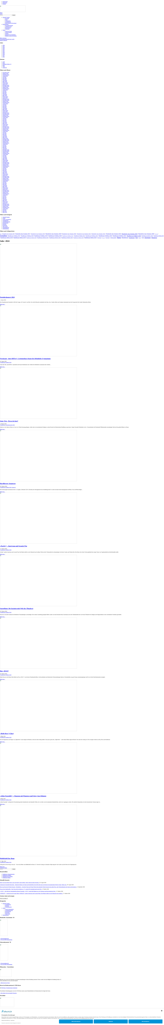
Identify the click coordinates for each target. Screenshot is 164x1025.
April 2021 (5, 148)
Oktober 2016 (5, 206)
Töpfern (140, 237)
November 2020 (6, 151)
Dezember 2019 (6, 162)
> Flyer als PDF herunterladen (6, 939)
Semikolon (7, 28)
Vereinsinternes (6, 228)
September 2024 (6, 102)
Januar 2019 (5, 175)
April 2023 (5, 122)
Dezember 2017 (6, 190)
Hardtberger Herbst (6, 877)
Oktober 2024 (5, 101)
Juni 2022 (5, 133)
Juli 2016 (4, 209)
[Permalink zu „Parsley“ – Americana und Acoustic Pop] (38, 543)
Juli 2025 (4, 91)
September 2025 (6, 88)
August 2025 (5, 89)
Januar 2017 (5, 202)
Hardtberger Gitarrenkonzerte (8, 874)
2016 (4, 56)
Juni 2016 (5, 211)
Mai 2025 (4, 93)
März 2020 (5, 159)
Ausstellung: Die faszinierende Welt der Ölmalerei (16, 608)
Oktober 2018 (5, 178)
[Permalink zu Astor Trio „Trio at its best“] (38, 418)
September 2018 (6, 179)
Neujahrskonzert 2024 (7, 297)
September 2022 (6, 130)
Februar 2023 (5, 124)
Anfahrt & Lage (8, 26)
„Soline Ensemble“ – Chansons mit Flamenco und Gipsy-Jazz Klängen (23, 796)
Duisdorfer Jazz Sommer (8, 876)
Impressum (5, 2)
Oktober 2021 (5, 141)
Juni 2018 (5, 183)
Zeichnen (148, 237)
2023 (4, 48)
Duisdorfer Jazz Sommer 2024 (113, 233)
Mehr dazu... (2, 304)
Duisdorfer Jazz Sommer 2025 (130, 233)
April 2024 (5, 108)
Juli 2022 (4, 132)
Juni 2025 (5, 92)
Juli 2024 (4, 104)
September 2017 (6, 193)
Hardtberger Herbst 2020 (32, 237)
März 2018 (5, 186)
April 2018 (5, 185)
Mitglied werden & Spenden (11, 35)
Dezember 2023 (6, 112)
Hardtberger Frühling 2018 (27, 235)
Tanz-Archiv (5, 226)
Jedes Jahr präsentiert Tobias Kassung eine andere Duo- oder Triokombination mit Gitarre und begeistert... (38, 886)
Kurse (6, 19)
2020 (4, 52)
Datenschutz (5, 1)
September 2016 (6, 207)
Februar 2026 (5, 82)
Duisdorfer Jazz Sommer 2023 (98, 233)
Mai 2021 (4, 147)
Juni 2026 (5, 78)
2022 (4, 49)
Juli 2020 (4, 155)
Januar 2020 (5, 161)
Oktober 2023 (5, 115)
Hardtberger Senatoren (8, 483)
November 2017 (6, 191)
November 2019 (6, 163)
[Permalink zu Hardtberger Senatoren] (38, 480)
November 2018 (6, 177)
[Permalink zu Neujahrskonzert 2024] (38, 294)
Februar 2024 (5, 110)
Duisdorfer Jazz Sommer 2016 (8, 233)
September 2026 (6, 74)
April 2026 (5, 80)
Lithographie (113, 237)
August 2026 (5, 76)
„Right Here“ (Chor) (7, 733)
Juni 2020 (5, 156)
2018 (4, 54)
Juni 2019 (5, 169)
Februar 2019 (5, 174)
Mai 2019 (4, 170)
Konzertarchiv (5, 222)
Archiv (4, 218)
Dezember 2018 (6, 176)
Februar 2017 (5, 201)
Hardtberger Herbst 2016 (147, 235)
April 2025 (5, 94)
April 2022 (5, 136)
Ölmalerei (154, 237)
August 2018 (5, 181)
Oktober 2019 (5, 164)
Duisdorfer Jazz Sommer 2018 (38, 233)
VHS (143, 237)
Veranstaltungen (6, 227)
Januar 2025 (5, 97)
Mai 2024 (4, 107)
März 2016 (5, 212)
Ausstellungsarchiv (6, 221)
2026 (4, 45)
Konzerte (7, 18)
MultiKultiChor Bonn (7, 858)
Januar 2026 (5, 84)
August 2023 (5, 117)
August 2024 (5, 103)
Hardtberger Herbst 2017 (159, 235)
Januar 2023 (5, 125)
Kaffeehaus (99, 237)
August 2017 (5, 194)
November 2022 (6, 127)
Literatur (108, 237)
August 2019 (5, 167)
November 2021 (6, 140)
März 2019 (5, 172)
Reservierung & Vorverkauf (10, 23)
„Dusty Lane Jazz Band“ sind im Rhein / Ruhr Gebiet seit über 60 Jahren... (19, 882)
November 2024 (6, 100)
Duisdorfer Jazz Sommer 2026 (146, 233)
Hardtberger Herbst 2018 (7, 237)
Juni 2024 (5, 106)
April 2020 (5, 157)
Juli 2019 (4, 168)
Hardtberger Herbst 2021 (43, 237)
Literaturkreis (8, 20)
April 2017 (5, 199)
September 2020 (6, 153)
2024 (4, 47)
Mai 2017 (4, 198)
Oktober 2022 (5, 129)
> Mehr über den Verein (5, 982)
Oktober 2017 (5, 192)
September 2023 (6, 116)
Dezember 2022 (6, 126)
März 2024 (5, 109)
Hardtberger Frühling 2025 (119, 235)
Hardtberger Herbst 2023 (67, 237)
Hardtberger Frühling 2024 (105, 235)
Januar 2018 (5, 189)
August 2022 (5, 131)
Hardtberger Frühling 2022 (79, 235)
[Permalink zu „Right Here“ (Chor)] (38, 730)
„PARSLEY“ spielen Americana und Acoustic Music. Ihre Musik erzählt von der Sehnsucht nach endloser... (31, 893)
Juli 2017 (4, 196)
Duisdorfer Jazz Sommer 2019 (53, 233)
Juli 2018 (4, 182)
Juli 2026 (4, 77)
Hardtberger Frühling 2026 (134, 235)
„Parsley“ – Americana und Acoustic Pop (13, 546)
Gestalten (3, 236)
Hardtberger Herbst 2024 (79, 237)
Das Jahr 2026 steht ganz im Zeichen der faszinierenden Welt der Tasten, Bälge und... (33, 884)
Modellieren (125, 237)
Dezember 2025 (6, 85)
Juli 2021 (4, 145)
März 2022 (5, 137)
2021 (4, 51)
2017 (4, 55)
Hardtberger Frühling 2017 (14, 235)
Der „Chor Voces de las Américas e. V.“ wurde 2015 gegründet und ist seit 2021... (21, 889)
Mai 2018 (4, 184)
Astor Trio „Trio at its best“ (9, 421)
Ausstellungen (8, 22)
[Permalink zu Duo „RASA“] (38, 668)
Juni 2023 (5, 119)
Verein (4, 30)
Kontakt (4, 3)
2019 (4, 53)
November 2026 (6, 72)
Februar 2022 (5, 138)
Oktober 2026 (5, 73)
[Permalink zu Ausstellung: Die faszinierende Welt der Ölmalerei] (38, 605)
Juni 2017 (5, 197)
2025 (4, 46)
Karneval (103, 237)
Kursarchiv (5, 225)
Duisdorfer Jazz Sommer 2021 (69, 233)
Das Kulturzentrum (9, 25)
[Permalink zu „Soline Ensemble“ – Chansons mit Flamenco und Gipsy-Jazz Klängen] (38, 793)
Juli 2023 (4, 118)
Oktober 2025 (5, 87)
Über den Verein (8, 31)
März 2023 (5, 123)
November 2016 (6, 205)
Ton (136, 237)
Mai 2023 (4, 121)
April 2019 (5, 171)
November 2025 (6, 86)
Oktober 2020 (5, 152)
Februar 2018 (5, 187)
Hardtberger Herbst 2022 (55, 237)
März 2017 (5, 200)
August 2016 (5, 208)
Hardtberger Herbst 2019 (20, 237)
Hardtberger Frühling (7, 875)
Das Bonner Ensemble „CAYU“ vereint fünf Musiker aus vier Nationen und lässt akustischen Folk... (28, 891)
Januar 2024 (5, 111)
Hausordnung (8, 27)
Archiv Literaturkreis (7, 219)
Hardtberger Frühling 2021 (68, 235)
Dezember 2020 (6, 149)
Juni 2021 (5, 146)
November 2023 (6, 114)
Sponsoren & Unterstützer (10, 34)
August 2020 (5, 154)
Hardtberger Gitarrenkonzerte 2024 (7, 425)
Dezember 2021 (6, 139)
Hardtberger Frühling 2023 (92, 235)
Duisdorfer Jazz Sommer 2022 (84, 233)
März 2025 (5, 95)
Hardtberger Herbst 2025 (90, 237)
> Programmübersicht (4, 938)
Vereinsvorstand (8, 32)
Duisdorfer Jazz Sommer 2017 (22, 233)
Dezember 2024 (6, 99)
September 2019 (6, 166)
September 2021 (6, 142)
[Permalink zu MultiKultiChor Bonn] (38, 855)
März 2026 (5, 81)
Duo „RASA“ (4, 671)
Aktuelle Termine (6, 17)
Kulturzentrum (5, 24)
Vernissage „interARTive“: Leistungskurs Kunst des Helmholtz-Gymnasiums (25, 358)
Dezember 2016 (6, 204)
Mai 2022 (4, 134)
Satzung (6, 33)
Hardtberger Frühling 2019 (41, 235)
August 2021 (5, 144)
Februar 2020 (5, 160)
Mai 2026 (4, 79)
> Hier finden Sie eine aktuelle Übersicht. (8, 993)
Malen (119, 237)
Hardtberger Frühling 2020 (55, 235)
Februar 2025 (5, 96)
